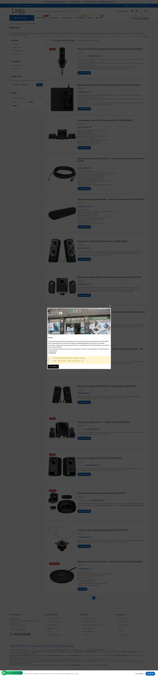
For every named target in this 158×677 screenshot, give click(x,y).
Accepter (150, 673)
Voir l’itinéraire (53, 366)
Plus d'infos (139, 673)
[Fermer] (110, 305)
